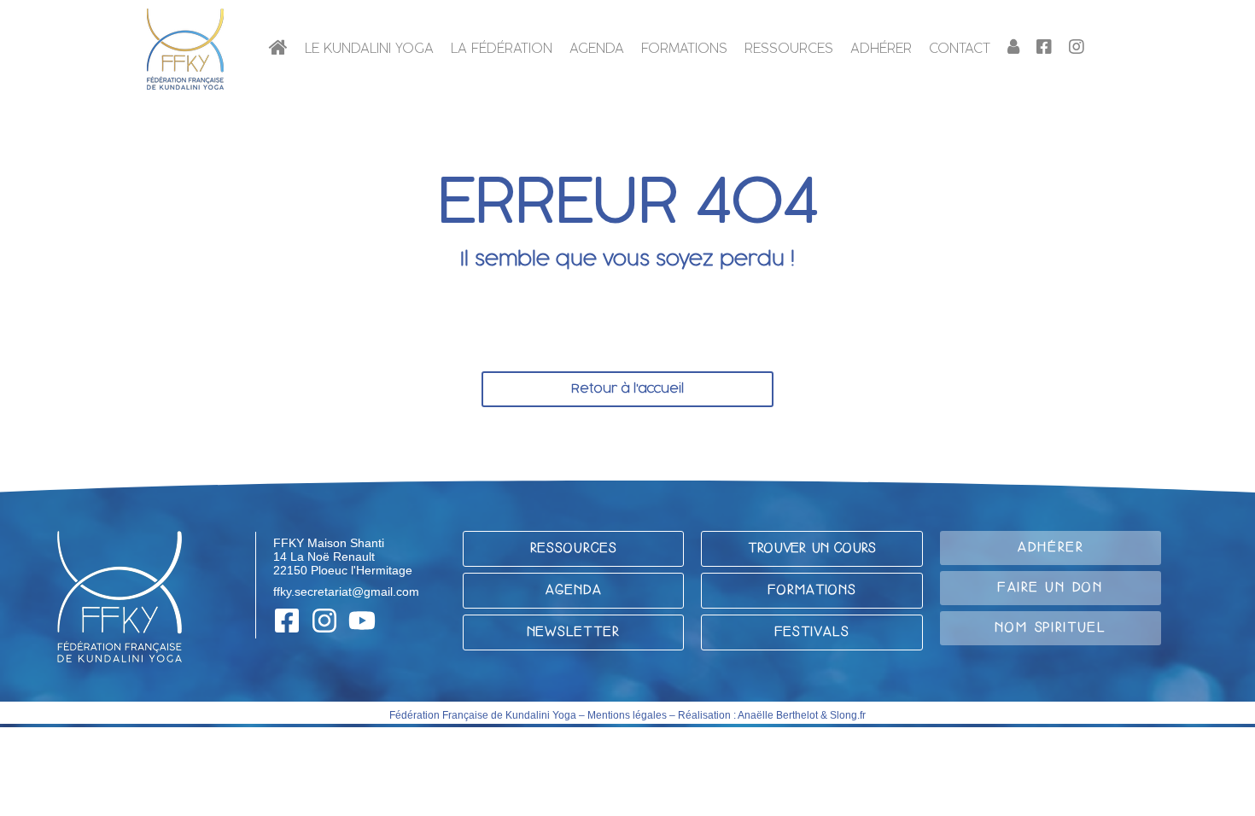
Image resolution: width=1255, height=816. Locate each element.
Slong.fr (848, 715)
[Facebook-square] (287, 620)
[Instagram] (324, 620)
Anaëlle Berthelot (778, 715)
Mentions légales (627, 715)
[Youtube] (362, 620)
